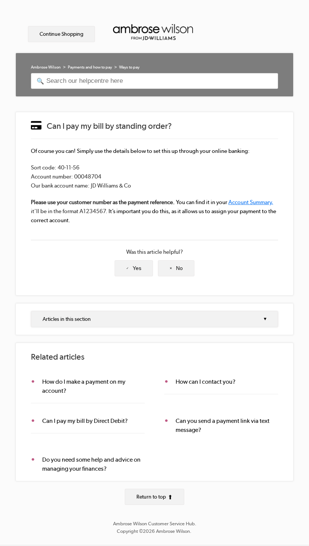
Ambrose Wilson (46, 67)
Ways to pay (129, 67)
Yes (137, 268)
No (179, 268)
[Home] (153, 34)
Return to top (151, 497)
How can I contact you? (206, 381)
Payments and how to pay (90, 67)
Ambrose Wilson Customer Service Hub (154, 523)
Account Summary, (250, 202)
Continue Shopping (61, 34)
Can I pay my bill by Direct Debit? (85, 420)
